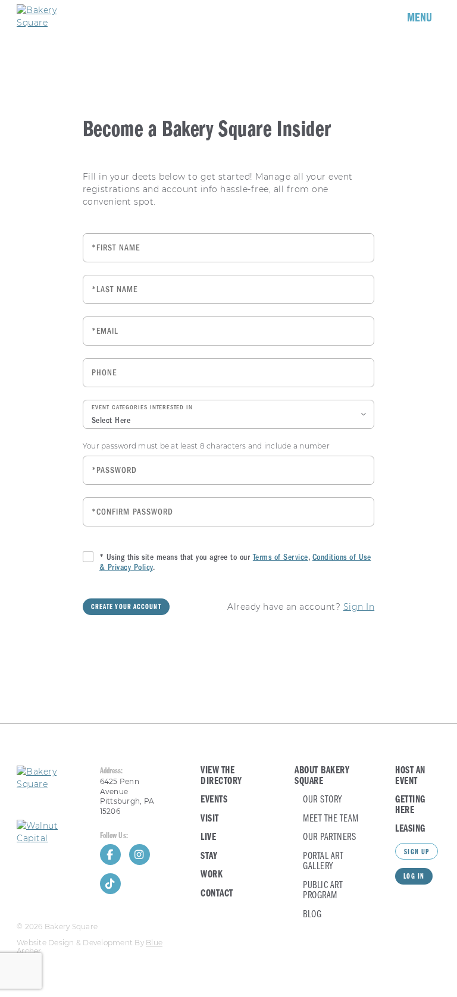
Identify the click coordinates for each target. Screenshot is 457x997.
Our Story (322, 800)
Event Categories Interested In (142, 408)
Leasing (410, 829)
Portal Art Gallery (323, 861)
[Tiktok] (110, 883)
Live (208, 837)
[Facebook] (110, 854)
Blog (312, 915)
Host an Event (410, 776)
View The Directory (221, 776)
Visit (210, 819)
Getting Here (410, 805)
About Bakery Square (322, 776)
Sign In (359, 606)
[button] (228, 414)
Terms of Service (280, 557)
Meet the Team (331, 819)
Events (214, 800)
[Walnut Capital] (50, 832)
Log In (413, 876)
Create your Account (126, 607)
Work (212, 875)
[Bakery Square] (52, 16)
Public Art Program (323, 890)
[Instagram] (139, 854)
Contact (217, 894)
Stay (209, 856)
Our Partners (329, 837)
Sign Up (416, 852)
